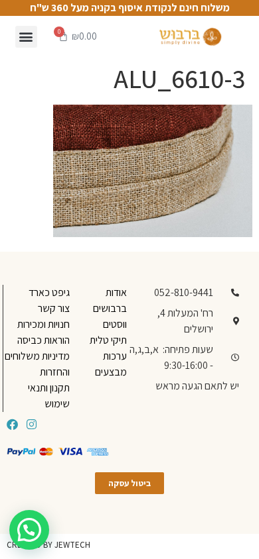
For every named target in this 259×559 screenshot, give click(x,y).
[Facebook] (12, 424)
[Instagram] (31, 424)
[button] (26, 37)
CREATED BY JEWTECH (48, 544)
